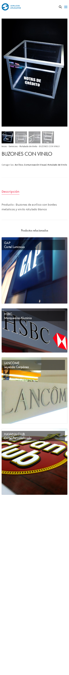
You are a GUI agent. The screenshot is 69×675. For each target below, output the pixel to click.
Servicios (13, 146)
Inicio (4, 146)
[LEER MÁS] (7, 298)
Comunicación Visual (35, 164)
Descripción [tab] (10, 191)
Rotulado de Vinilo (28, 146)
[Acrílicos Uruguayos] (11, 7)
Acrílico (19, 164)
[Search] (60, 6)
